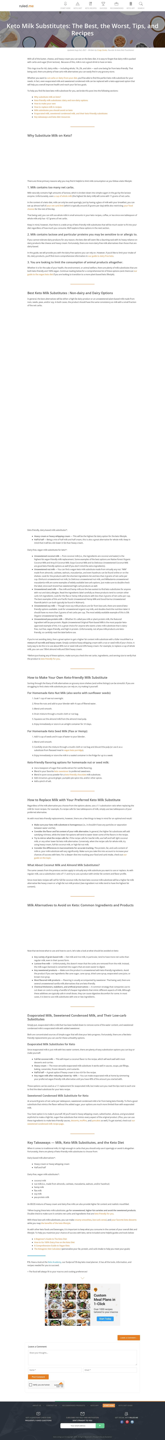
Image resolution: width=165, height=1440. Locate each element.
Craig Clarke (102, 50)
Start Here (65, 8)
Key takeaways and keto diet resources (52, 117)
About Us (37, 1405)
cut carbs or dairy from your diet (62, 78)
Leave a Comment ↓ (128, 1338)
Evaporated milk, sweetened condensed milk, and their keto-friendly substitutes (71, 113)
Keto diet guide (125, 1405)
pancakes (96, 1120)
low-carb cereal (100, 1219)
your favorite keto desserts (123, 1219)
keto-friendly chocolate (75, 774)
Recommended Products (73, 1405)
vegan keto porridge (73, 750)
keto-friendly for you (50, 658)
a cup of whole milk (63, 196)
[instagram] (131, 1422)
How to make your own (45, 103)
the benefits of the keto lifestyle (55, 1223)
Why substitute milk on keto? (47, 97)
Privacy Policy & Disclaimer (102, 1437)
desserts (75, 1120)
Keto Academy (54, 1262)
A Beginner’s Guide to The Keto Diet (50, 1239)
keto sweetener (61, 771)
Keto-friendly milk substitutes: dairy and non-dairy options (61, 100)
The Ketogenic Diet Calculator (47, 1249)
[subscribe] (100, 1425)
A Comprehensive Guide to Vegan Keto (52, 1245)
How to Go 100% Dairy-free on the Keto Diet (54, 1242)
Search (141, 8)
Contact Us (51, 1405)
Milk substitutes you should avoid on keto (53, 110)
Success (103, 8)
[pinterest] (126, 1422)
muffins (83, 1120)
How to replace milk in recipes (48, 107)
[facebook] (121, 1422)
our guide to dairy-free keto (101, 256)
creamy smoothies (83, 1219)
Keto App (94, 1405)
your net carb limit (55, 205)
